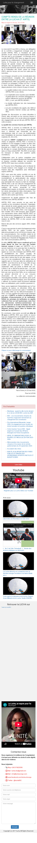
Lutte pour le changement (13, 2)
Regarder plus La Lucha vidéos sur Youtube (18, 491)
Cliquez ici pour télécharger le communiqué (16, 350)
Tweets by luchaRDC (6, 607)
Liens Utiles (18, 464)
